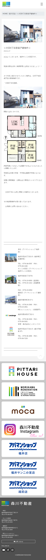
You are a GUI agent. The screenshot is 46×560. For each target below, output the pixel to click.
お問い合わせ (19, 541)
